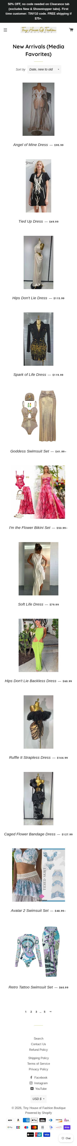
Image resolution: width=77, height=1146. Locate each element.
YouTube (40, 1089)
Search (38, 1038)
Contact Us (38, 1044)
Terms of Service (38, 1063)
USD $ (37, 1099)
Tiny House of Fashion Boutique (44, 1108)
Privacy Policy (38, 1069)
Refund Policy (38, 1049)
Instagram (40, 1083)
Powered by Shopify (38, 1113)
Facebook (40, 1077)
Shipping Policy (38, 1058)
